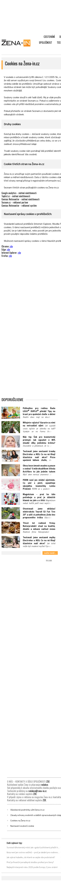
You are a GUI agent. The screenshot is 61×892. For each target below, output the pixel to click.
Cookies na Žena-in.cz (20, 820)
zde (11, 246)
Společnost (45, 42)
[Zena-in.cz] (17, 43)
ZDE (48, 781)
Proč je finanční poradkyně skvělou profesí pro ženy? (30, 862)
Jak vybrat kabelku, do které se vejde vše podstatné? (31, 857)
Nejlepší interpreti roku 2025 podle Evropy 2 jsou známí (32, 867)
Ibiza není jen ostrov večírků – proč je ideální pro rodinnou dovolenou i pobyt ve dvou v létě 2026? (33, 852)
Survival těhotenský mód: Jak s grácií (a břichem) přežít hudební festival (33, 847)
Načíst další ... (50, 552)
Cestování (49, 37)
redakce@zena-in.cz (37, 791)
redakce (44, 784)
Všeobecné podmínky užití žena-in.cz (27, 809)
